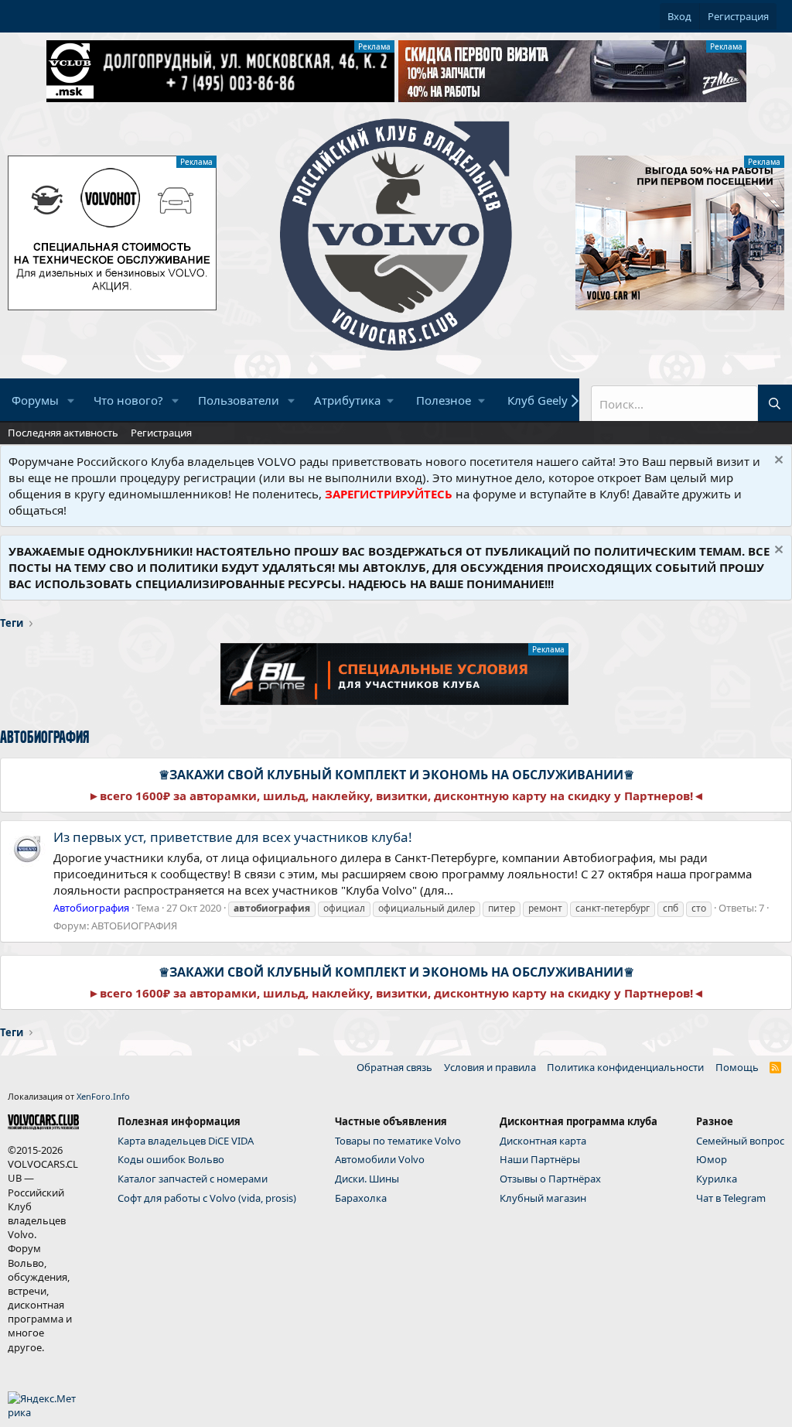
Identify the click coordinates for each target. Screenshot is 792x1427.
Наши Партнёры (540, 1159)
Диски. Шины (367, 1179)
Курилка (716, 1179)
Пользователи (238, 400)
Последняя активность (63, 433)
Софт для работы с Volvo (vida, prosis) (207, 1198)
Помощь (737, 1067)
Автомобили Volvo (380, 1159)
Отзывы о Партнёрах (550, 1179)
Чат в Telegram (731, 1198)
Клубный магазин (543, 1198)
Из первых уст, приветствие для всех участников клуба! (232, 837)
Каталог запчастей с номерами (193, 1179)
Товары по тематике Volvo (398, 1141)
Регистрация (161, 433)
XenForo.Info (103, 1096)
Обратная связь (394, 1067)
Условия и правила (490, 1067)
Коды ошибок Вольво (171, 1159)
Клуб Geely (537, 400)
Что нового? (128, 400)
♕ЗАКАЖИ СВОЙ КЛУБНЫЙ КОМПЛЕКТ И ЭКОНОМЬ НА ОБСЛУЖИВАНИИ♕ (396, 774)
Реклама (374, 46)
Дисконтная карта (543, 1141)
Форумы (35, 400)
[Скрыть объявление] (776, 461)
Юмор (711, 1159)
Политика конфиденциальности (625, 1067)
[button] (71, 400)
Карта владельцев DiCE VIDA (186, 1141)
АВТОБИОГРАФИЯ (134, 926)
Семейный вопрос (740, 1141)
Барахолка (361, 1198)
